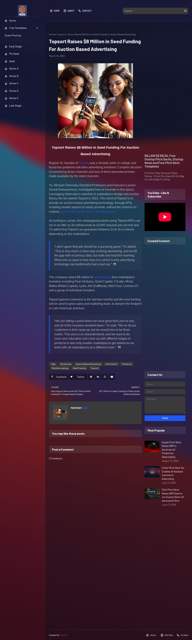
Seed (12, 61)
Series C (14, 83)
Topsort (61, 34)
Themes (64, 635)
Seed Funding (79, 368)
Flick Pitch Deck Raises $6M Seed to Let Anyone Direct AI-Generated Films (173, 495)
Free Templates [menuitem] (18, 27)
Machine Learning (60, 368)
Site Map (169, 635)
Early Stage (15, 46)
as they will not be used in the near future (88, 211)
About (71, 10)
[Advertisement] (165, 89)
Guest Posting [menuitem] (13, 35)
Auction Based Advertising (88, 364)
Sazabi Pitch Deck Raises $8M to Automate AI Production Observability (171, 449)
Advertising (65, 364)
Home (57, 10)
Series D (14, 90)
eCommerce (111, 364)
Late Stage (15, 105)
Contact (87, 10)
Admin (85, 408)
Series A (14, 68)
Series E (13, 98)
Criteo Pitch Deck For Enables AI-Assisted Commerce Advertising (173, 473)
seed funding (102, 277)
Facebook (127, 364)
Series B (14, 75)
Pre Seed (14, 53)
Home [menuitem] (12, 20)
